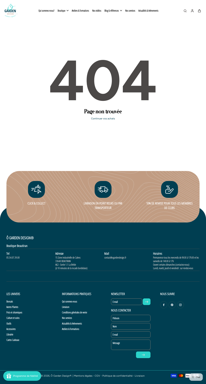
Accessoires (11, 329)
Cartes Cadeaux (12, 340)
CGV (97, 375)
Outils (8, 323)
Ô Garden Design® (61, 375)
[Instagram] (180, 304)
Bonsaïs (9, 301)
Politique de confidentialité (117, 375)
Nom (115, 326)
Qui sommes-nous (69, 301)
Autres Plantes (12, 307)
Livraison (65, 307)
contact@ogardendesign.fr (115, 257)
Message (116, 343)
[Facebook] (163, 304)
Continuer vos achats (103, 118)
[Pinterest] (172, 304)
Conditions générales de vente (74, 312)
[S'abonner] (146, 301)
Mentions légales (83, 375)
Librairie (9, 334)
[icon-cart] (199, 10)
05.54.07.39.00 (13, 257)
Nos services (67, 318)
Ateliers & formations (70, 329)
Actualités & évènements (72, 323)
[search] (185, 10)
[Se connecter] (192, 10)
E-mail (115, 302)
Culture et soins (12, 318)
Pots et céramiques (14, 312)
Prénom (116, 318)
